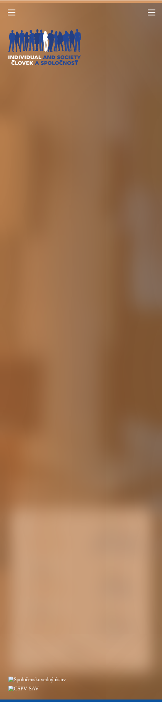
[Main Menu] (11, 12)
